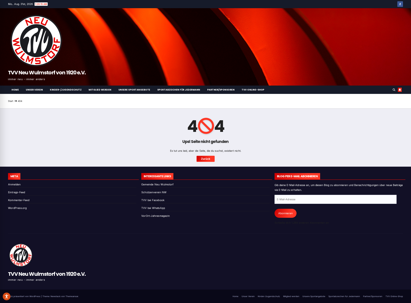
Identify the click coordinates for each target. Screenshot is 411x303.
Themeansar (72, 296)
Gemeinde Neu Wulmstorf (157, 184)
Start (10, 101)
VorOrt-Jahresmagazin (155, 215)
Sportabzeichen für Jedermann (178, 89)
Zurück (205, 158)
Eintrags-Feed (16, 192)
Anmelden (14, 184)
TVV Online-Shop (253, 89)
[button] (394, 89)
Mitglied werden (100, 89)
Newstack (56, 296)
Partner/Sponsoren (221, 89)
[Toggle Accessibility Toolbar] (6, 296)
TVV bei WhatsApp (153, 208)
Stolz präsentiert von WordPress (24, 296)
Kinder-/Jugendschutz (66, 89)
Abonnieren (285, 213)
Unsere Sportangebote (134, 89)
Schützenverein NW (153, 192)
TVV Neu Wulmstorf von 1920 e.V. (47, 72)
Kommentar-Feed (18, 200)
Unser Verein (34, 89)
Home (15, 89)
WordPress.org (17, 208)
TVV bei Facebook (152, 200)
